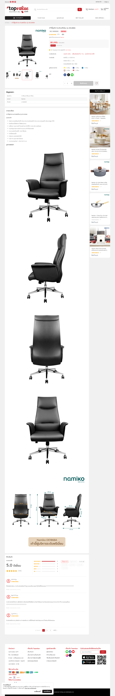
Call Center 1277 (13, 652)
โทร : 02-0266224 (13, 655)
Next (47, 75)
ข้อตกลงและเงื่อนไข (33, 661)
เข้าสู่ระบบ (106, 2)
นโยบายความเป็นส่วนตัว (34, 655)
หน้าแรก (7, 23)
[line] (72, 75)
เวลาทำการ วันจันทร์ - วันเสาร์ (17, 661)
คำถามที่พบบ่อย (51, 655)
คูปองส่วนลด (60, 18)
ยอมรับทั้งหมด (47, 691)
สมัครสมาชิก (99, 2)
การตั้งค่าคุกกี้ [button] (37, 691)
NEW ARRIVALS (99, 18)
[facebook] (65, 75)
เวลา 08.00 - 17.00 (14, 664)
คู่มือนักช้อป (50, 652)
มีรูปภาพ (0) (73, 562)
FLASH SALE (41, 18)
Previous (7, 75)
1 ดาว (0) (64, 568)
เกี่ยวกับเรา (31, 652)
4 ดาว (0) (64, 565)
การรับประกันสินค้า (52, 661)
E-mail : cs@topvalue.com (16, 658)
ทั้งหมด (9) (65, 562)
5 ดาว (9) (81, 562)
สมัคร (103, 652)
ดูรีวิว (63, 34)
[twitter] (68, 75)
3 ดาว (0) (72, 565)
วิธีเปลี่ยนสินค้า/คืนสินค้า (53, 658)
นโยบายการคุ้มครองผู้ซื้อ (34, 658)
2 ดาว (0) (79, 565)
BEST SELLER (79, 18)
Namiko (62, 37)
